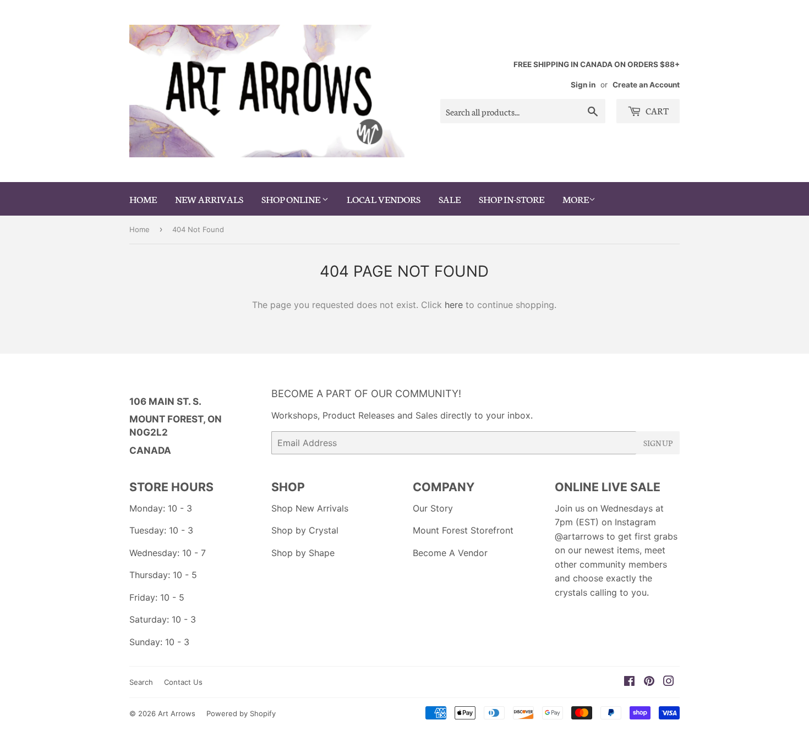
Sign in (583, 84)
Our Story (433, 508)
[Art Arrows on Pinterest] (649, 682)
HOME (143, 198)
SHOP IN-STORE (511, 198)
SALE (450, 198)
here (454, 304)
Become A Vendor (450, 552)
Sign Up (658, 442)
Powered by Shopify (241, 713)
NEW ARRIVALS (209, 198)
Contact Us (183, 682)
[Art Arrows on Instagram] (668, 682)
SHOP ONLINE (291, 198)
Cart (656, 110)
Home (139, 229)
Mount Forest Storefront (463, 530)
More (575, 198)
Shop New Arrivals (309, 508)
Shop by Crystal (304, 530)
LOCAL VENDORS (383, 198)
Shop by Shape (303, 552)
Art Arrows (176, 713)
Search (141, 682)
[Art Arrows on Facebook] (629, 682)
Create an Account (646, 84)
